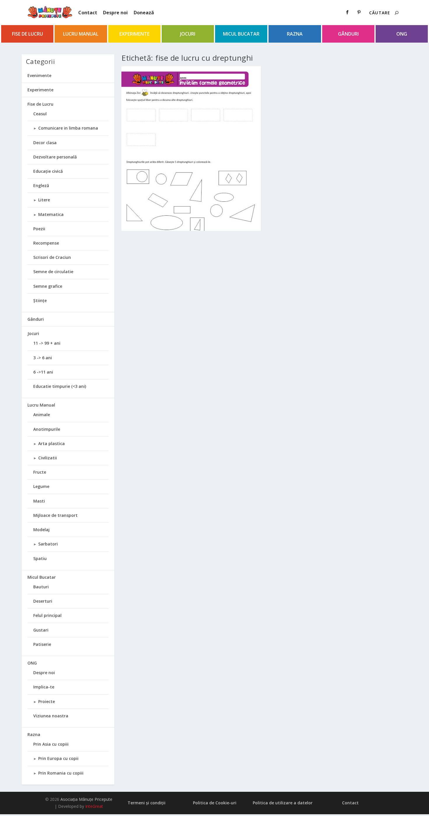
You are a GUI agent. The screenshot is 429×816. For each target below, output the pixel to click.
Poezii (39, 228)
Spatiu (40, 558)
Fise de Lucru (27, 34)
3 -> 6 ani (42, 357)
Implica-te (43, 687)
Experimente (134, 34)
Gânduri (348, 34)
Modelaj (41, 529)
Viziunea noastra (50, 716)
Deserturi (42, 601)
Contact (87, 12)
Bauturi (41, 587)
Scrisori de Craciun (52, 257)
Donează (144, 12)
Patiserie (42, 644)
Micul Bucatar (241, 34)
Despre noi (115, 12)
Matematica (51, 214)
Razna (295, 34)
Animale (41, 414)
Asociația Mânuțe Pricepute (86, 799)
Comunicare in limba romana (68, 128)
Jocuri (187, 34)
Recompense (46, 243)
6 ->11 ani (43, 372)
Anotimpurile (46, 429)
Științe (40, 300)
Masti (39, 501)
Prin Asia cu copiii (51, 744)
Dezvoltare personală (55, 157)
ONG (401, 34)
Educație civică (48, 171)
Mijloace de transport (55, 515)
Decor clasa (45, 142)
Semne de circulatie (53, 271)
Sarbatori (48, 544)
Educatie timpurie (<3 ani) (59, 386)
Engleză (41, 185)
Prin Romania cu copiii (60, 773)
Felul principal (47, 615)
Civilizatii (47, 458)
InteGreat (94, 806)
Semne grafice (47, 286)
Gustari (40, 630)
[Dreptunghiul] (191, 165)
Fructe (39, 472)
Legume (41, 486)
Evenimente (39, 75)
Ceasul (40, 113)
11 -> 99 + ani (46, 343)
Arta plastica (51, 443)
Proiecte (46, 701)
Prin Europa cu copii (58, 758)
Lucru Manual (80, 34)
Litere (44, 200)
